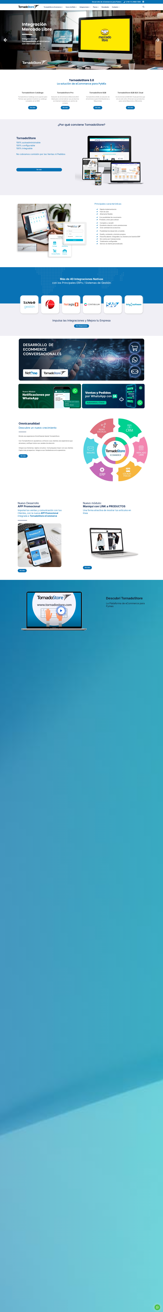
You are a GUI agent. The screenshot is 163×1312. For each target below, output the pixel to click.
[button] (143, 7)
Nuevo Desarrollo (29, 505)
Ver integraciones (81, 326)
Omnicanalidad (29, 423)
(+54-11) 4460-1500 (133, 2)
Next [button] (157, 40)
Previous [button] (5, 40)
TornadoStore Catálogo (32, 93)
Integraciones (84, 7)
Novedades (105, 7)
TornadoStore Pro (65, 93)
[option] (81, 40)
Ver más (32, 107)
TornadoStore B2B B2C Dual (130, 93)
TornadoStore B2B (97, 93)
